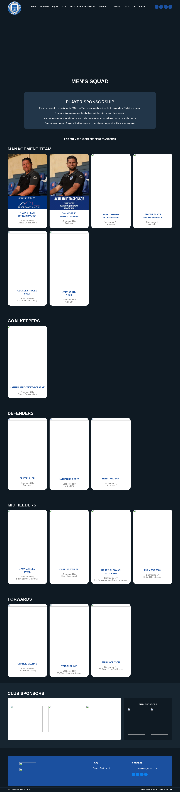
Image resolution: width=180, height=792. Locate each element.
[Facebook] (157, 7)
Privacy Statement (101, 768)
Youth (142, 7)
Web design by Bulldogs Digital (156, 790)
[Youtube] (170, 7)
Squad (55, 7)
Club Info (117, 7)
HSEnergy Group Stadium (82, 7)
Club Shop (130, 7)
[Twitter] (161, 7)
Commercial (104, 7)
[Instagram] (166, 7)
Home (33, 7)
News (64, 7)
